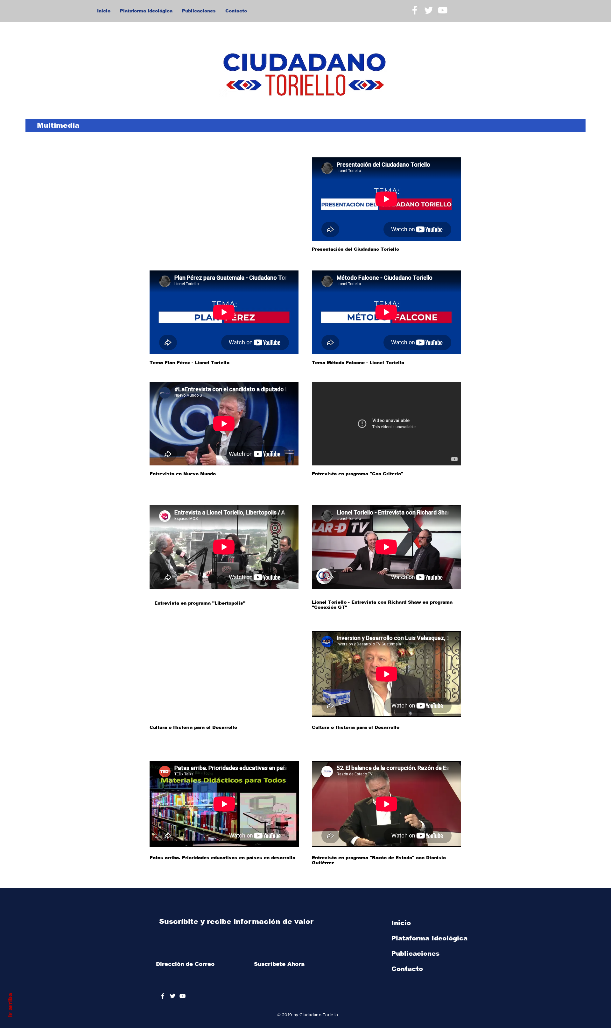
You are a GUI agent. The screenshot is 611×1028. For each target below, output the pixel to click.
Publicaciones (415, 953)
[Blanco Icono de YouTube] (442, 10)
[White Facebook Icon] (414, 10)
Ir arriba (10, 1005)
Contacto (407, 968)
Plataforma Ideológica (429, 938)
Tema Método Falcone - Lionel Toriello (358, 362)
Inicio (401, 922)
